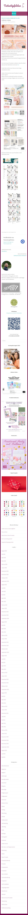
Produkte (4, 864)
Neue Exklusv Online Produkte (8, 535)
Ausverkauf (4, 782)
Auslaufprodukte (5, 779)
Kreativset (4, 840)
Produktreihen (5, 867)
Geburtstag (4, 813)
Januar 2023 (4, 676)
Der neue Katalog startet (7, 538)
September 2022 (5, 689)
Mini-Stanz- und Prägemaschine (8, 847)
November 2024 (5, 615)
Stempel (3, 894)
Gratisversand (4, 820)
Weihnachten (4, 904)
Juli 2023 (3, 659)
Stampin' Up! (13, 232)
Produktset (4, 870)
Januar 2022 (4, 709)
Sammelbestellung (15, 18)
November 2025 (5, 574)
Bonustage (4, 789)
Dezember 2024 (5, 611)
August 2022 (4, 692)
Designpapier (4, 796)
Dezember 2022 (5, 679)
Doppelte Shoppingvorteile (7, 542)
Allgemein (4, 769)
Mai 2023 (3, 662)
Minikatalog (4, 850)
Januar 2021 (4, 733)
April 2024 (4, 628)
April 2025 (4, 598)
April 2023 (4, 665)
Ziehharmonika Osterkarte (20, 254)
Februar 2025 (4, 605)
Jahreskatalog (5, 823)
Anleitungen (4, 776)
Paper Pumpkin (5, 857)
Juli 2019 (3, 753)
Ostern (3, 853)
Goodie (3, 816)
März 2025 (4, 601)
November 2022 (5, 682)
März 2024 (4, 632)
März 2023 (4, 669)
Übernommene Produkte (7, 897)
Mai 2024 (3, 625)
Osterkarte (6, 250)
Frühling (3, 809)
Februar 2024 (4, 635)
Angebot (3, 772)
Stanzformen (4, 891)
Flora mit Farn (4, 532)
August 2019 (4, 750)
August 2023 (4, 655)
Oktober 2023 (4, 649)
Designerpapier (5, 792)
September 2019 (5, 747)
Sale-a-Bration (5, 874)
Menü (14, 13)
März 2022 (4, 703)
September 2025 (5, 581)
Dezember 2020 (5, 736)
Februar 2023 (4, 672)
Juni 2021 (4, 716)
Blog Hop (4, 786)
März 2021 (4, 726)
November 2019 (5, 743)
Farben (3, 806)
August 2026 (4, 551)
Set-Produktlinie (5, 884)
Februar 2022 (4, 706)
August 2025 (4, 584)
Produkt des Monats (6, 860)
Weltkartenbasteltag (6, 908)
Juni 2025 (4, 591)
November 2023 (5, 645)
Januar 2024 (4, 638)
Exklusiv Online (6, 18)
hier (18, 64)
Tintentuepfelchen (11, 21)
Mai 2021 (3, 720)
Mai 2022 (3, 696)
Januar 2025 (4, 608)
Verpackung (4, 901)
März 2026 (4, 561)
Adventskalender (5, 765)
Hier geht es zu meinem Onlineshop (14, 313)
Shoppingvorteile (5, 887)
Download (4, 799)
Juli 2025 (3, 588)
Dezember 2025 (5, 571)
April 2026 (4, 557)
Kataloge (4, 833)
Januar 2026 (4, 567)
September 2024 (5, 618)
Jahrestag (4, 826)
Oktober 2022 (4, 686)
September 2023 (5, 652)
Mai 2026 (3, 554)
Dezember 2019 (5, 740)
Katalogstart (4, 836)
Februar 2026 (4, 564)
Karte (3, 830)
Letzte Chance (5, 843)
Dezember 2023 (5, 642)
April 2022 (4, 699)
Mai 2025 (3, 594)
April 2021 (4, 723)
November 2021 (5, 713)
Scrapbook (4, 880)
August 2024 (4, 622)
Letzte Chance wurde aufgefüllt (8, 528)
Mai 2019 (3, 757)
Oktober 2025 (4, 578)
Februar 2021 (4, 730)
